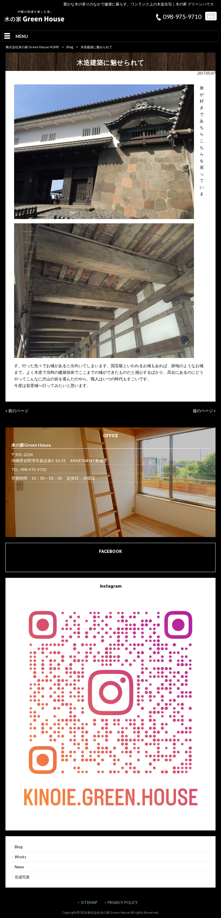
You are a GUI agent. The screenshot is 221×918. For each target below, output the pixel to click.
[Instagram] (110, 706)
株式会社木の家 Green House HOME (32, 47)
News (19, 867)
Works (20, 857)
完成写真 (22, 877)
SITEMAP (89, 902)
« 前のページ (16, 410)
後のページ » (204, 410)
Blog (69, 47)
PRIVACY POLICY (123, 902)
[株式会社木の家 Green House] (34, 20)
